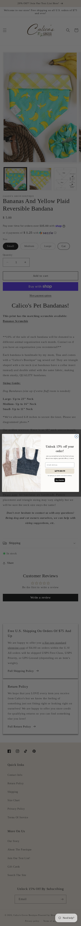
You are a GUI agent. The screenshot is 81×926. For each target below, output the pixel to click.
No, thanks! (60, 480)
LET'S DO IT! (60, 471)
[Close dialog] (76, 436)
